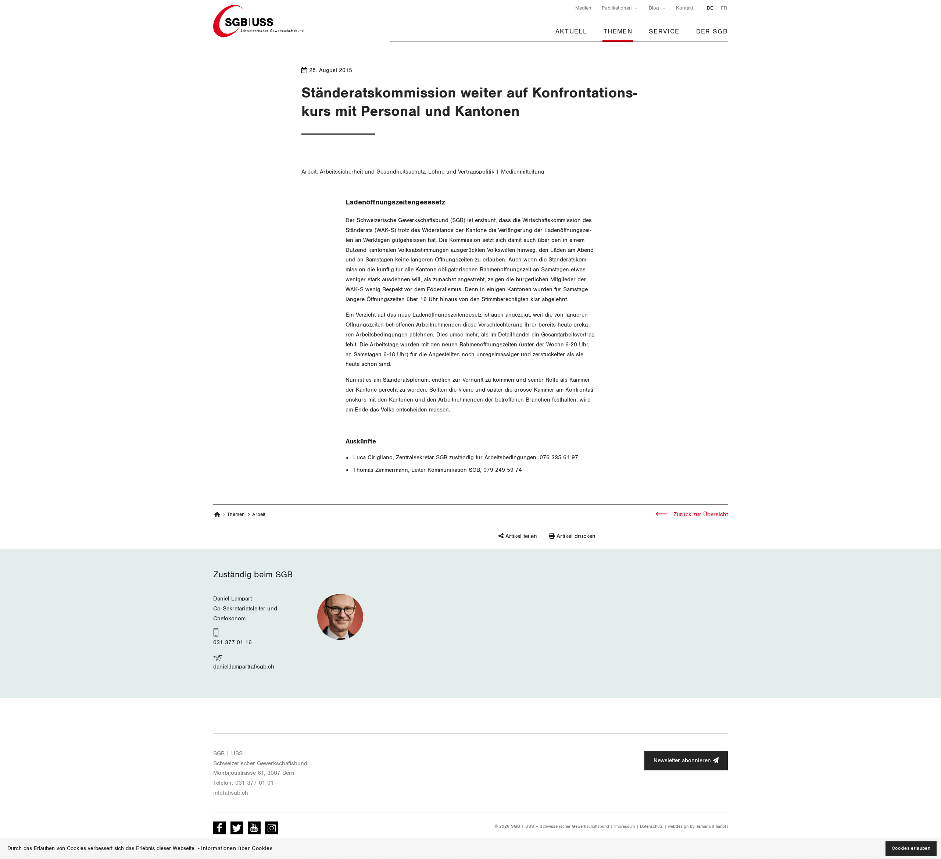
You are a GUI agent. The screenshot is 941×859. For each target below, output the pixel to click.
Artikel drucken (576, 536)
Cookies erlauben (911, 848)
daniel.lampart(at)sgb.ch (243, 667)
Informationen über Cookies (236, 848)
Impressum (624, 826)
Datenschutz (651, 826)
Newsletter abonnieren (683, 760)
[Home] (217, 514)
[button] (505, 539)
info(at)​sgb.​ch (230, 793)
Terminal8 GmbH (712, 826)
